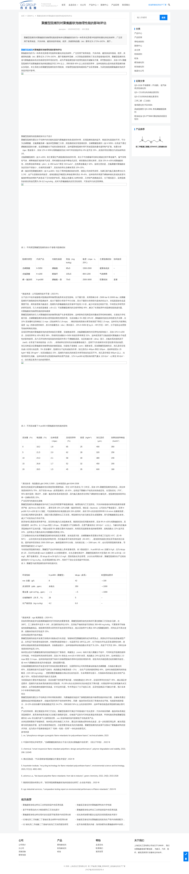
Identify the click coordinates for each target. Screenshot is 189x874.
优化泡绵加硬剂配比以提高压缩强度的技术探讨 (97, 814)
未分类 (137, 50)
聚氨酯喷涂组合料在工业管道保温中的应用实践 (43, 805)
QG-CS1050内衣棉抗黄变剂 (146, 96)
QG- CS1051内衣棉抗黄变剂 (146, 92)
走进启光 (72, 5)
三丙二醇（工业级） (143, 101)
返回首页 (99, 852)
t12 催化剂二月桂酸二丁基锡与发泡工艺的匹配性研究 (45, 824)
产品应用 (115, 5)
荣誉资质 (22, 855)
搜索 (163, 17)
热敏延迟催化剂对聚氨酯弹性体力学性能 (94, 805)
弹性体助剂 (139, 41)
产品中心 (93, 5)
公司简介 (22, 845)
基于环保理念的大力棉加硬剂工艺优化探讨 (41, 810)
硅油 (136, 58)
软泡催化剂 (139, 67)
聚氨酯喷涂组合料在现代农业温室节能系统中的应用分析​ (47, 814)
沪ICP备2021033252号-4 (94, 870)
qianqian (62, 29)
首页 (63, 5)
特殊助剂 (138, 54)
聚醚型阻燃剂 (27, 50)
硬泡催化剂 (139, 62)
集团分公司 (139, 71)
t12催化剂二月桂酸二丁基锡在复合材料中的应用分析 (45, 819)
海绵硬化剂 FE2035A (143, 105)
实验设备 (22, 852)
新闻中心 (104, 5)
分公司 (83, 5)
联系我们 (126, 5)
